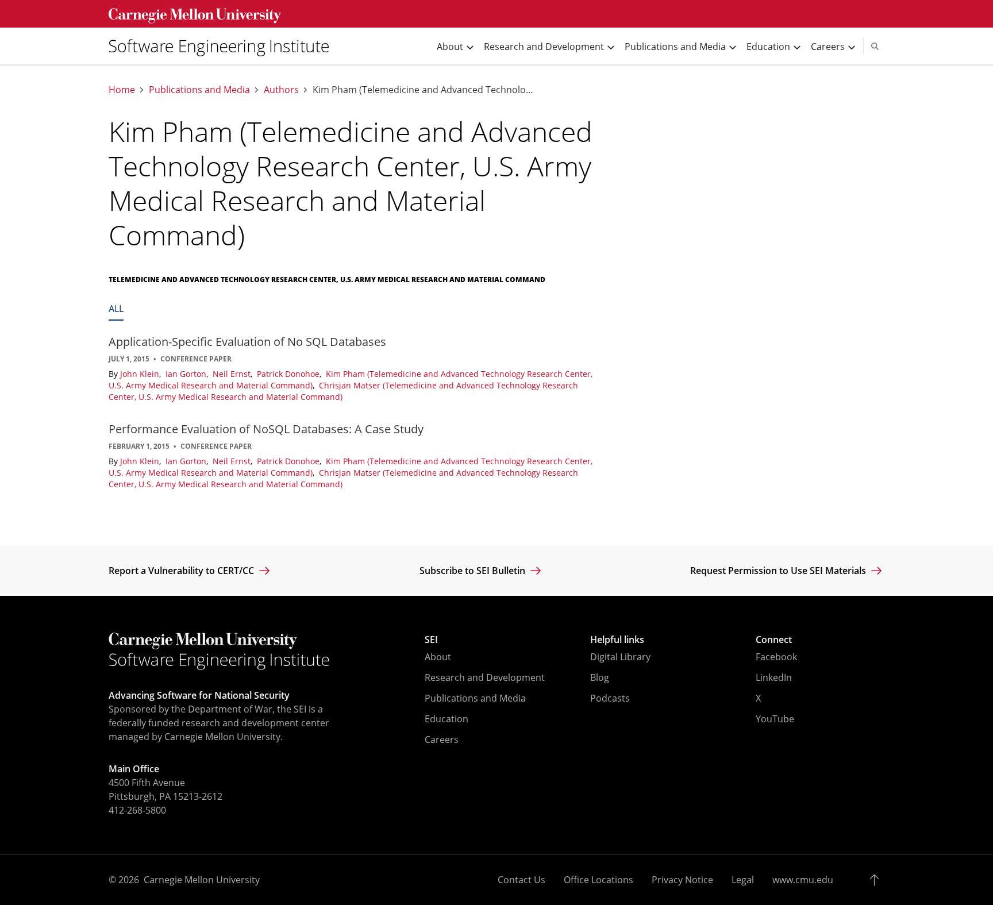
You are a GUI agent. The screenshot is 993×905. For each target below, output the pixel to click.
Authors (281, 90)
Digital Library (620, 656)
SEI (431, 639)
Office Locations (598, 879)
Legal (743, 879)
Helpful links (617, 639)
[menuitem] (223, 45)
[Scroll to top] (877, 880)
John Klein (140, 373)
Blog (599, 677)
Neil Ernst (233, 373)
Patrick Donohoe (289, 373)
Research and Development (485, 677)
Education (446, 719)
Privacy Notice (682, 879)
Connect (774, 639)
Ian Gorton (187, 373)
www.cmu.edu (802, 879)
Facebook (776, 656)
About (438, 656)
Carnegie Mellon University (202, 879)
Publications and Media (199, 90)
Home (122, 90)
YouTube (775, 719)
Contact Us (521, 879)
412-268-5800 (137, 810)
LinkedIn (774, 677)
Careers (442, 739)
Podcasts (610, 698)
